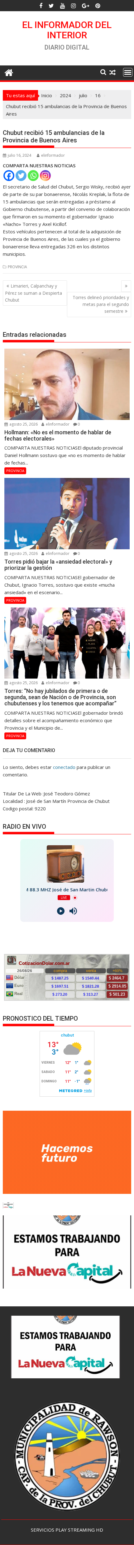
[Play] (60, 911)
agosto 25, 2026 (23, 424)
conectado (64, 767)
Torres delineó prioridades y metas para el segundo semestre (101, 304)
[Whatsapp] (33, 175)
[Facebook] (8, 175)
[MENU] (127, 72)
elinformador (53, 155)
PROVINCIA (17, 266)
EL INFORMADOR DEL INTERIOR (67, 30)
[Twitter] (21, 175)
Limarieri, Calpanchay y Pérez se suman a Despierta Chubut (33, 293)
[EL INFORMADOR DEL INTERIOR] (9, 72)
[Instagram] (45, 175)
